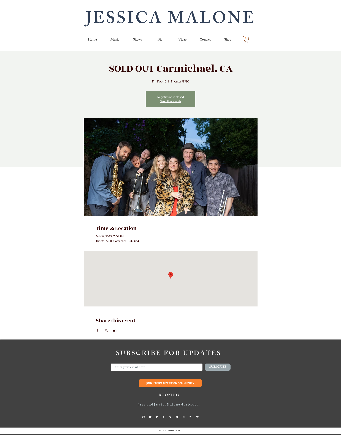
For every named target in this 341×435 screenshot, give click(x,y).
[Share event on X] (106, 330)
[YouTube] (150, 416)
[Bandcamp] (190, 416)
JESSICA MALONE (170, 20)
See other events (170, 101)
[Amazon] (183, 416)
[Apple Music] (177, 416)
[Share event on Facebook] (97, 330)
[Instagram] (143, 416)
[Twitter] (156, 416)
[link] (246, 39)
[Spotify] (170, 416)
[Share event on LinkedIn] (115, 330)
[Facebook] (163, 416)
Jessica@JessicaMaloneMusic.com (169, 404)
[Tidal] (197, 416)
